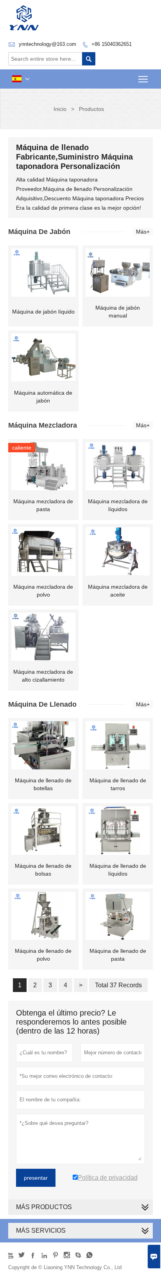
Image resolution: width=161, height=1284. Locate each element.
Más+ (143, 232)
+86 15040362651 (111, 44)
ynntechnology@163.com (47, 44)
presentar (36, 1178)
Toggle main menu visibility (143, 79)
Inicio (60, 109)
